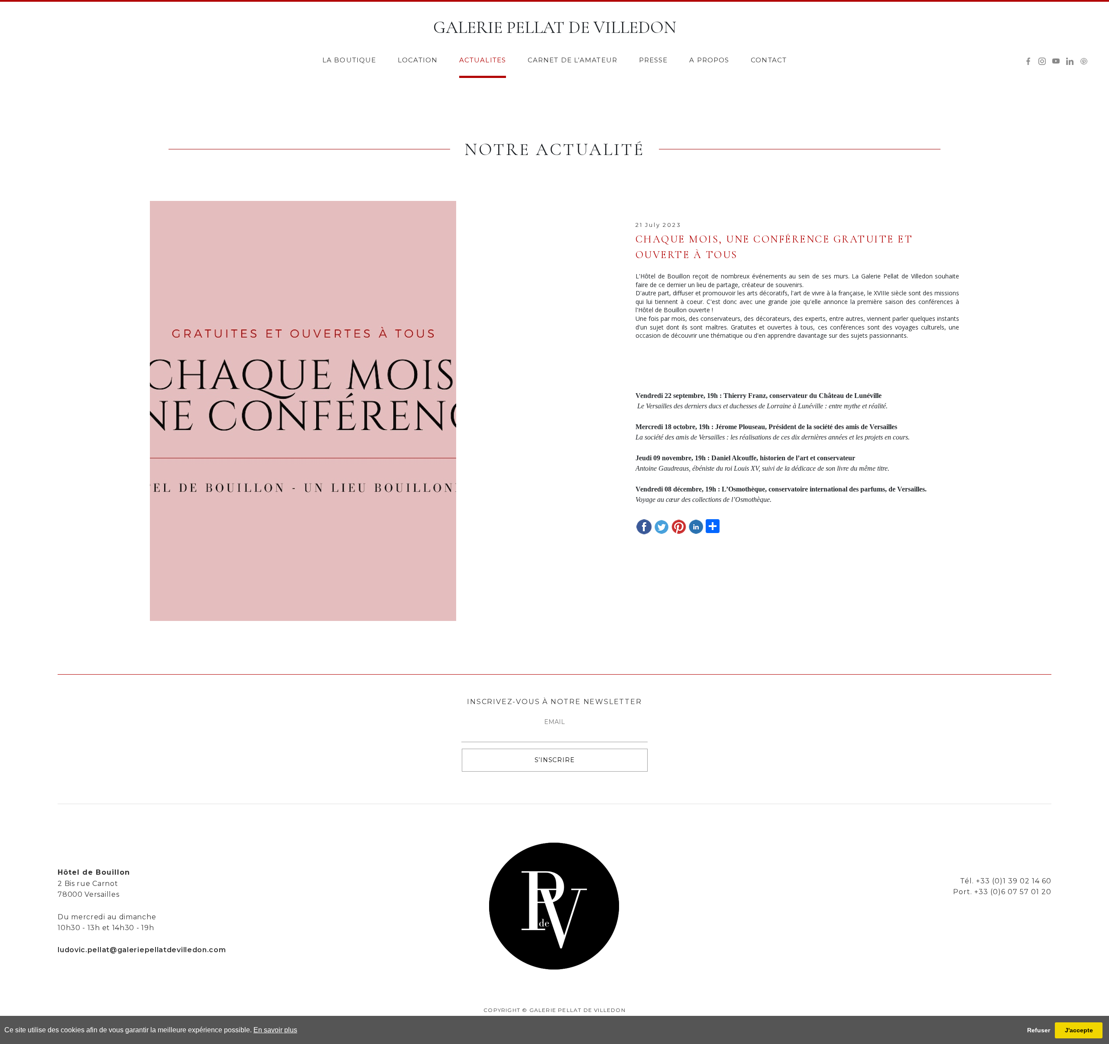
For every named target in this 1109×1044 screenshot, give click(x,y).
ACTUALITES (482, 60)
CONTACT (769, 60)
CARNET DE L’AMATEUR (572, 60)
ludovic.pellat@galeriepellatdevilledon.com (142, 950)
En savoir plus (275, 1030)
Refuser (1038, 1030)
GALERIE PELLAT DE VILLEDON (554, 27)
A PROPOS (709, 60)
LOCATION (418, 60)
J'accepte (1079, 1030)
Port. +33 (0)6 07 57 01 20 (1002, 892)
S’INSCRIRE (555, 760)
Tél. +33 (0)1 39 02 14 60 (1005, 881)
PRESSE (653, 60)
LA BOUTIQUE (349, 60)
